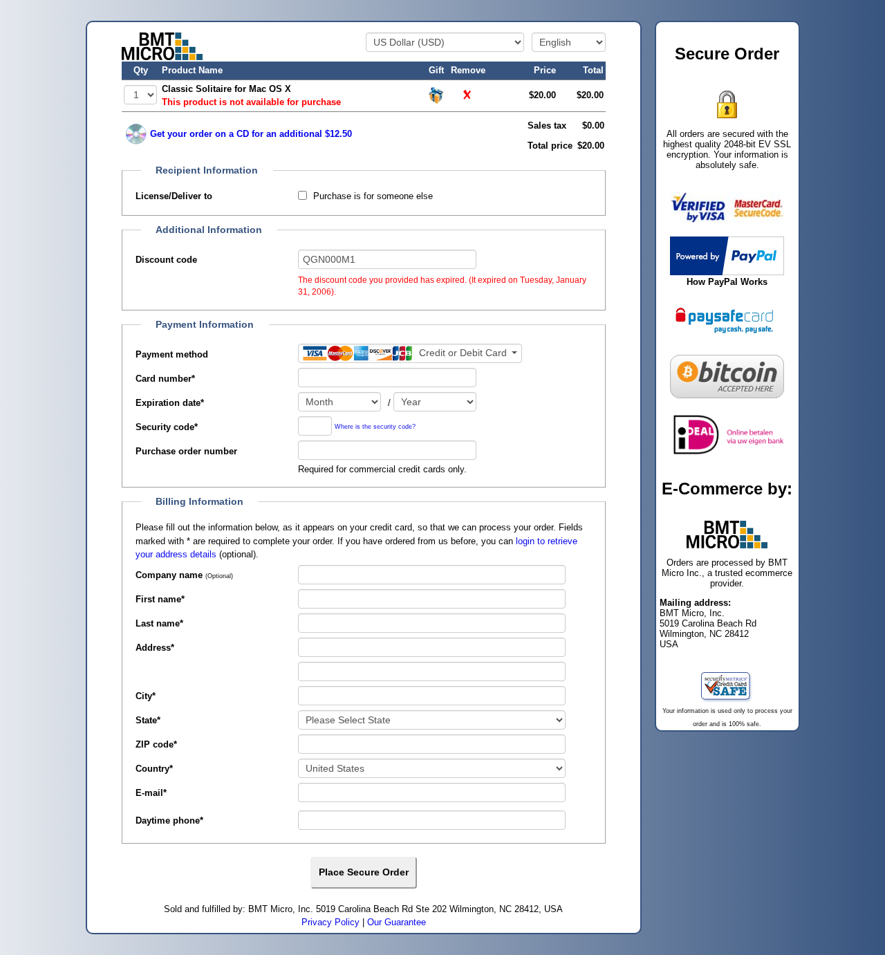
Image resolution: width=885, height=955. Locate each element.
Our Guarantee (396, 922)
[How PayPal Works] (727, 255)
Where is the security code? (375, 427)
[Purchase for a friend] (436, 94)
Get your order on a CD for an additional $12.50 (251, 134)
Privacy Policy (330, 922)
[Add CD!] (136, 134)
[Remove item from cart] (468, 95)
